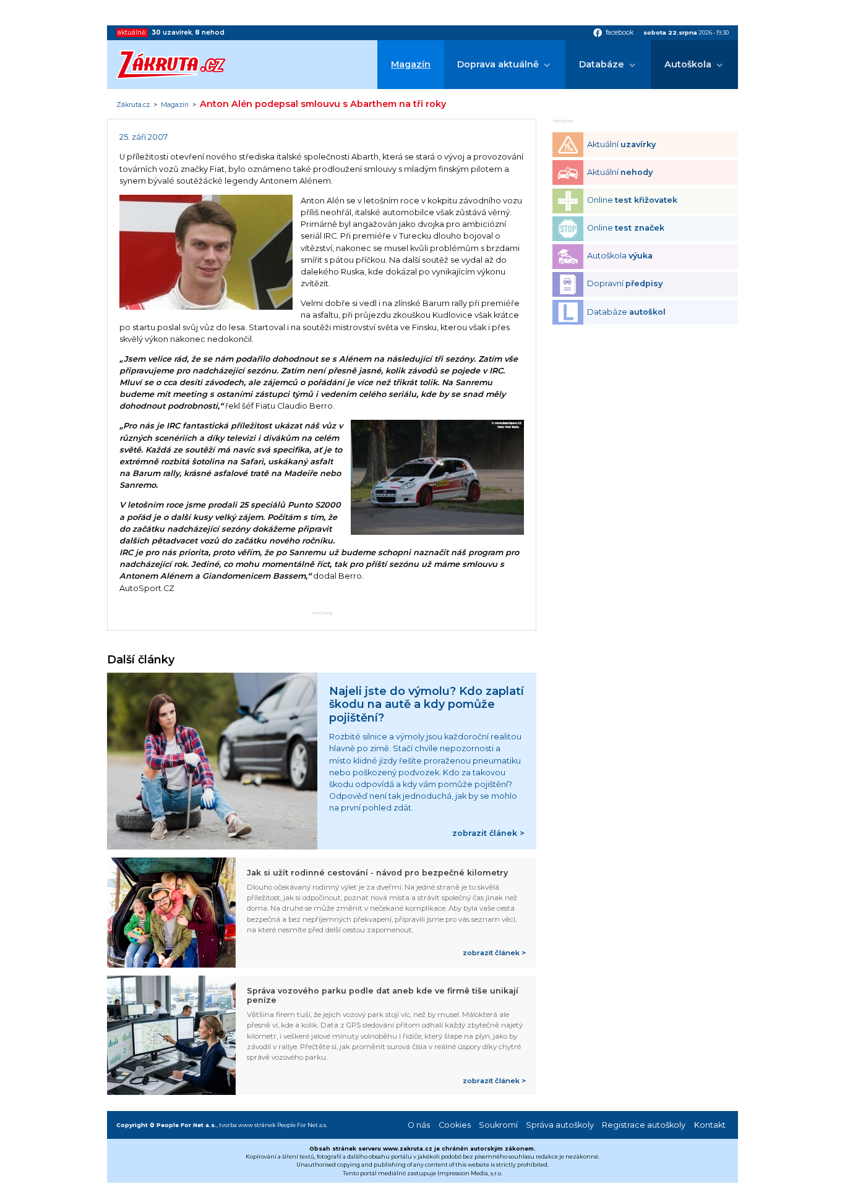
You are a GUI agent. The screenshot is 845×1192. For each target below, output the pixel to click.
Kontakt (710, 1125)
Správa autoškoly (560, 1125)
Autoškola (687, 64)
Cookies (455, 1125)
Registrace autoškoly (643, 1125)
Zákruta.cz (133, 105)
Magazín (411, 64)
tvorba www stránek (247, 1125)
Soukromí (498, 1125)
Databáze (601, 64)
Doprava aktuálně (498, 64)
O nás (419, 1125)
